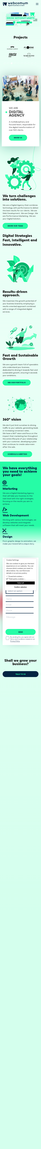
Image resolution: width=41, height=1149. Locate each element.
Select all (20, 583)
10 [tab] (35, 63)
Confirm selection (20, 587)
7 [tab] (25, 63)
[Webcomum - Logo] (15, 4)
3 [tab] (12, 63)
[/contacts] (36, 1145)
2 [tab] (8, 63)
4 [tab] (15, 63)
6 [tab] (22, 63)
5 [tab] (18, 63)
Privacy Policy (15, 641)
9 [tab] (32, 63)
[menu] (37, 4)
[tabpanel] (19, 52)
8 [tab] (29, 63)
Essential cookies (15, 576)
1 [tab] (5, 63)
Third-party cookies (16, 579)
